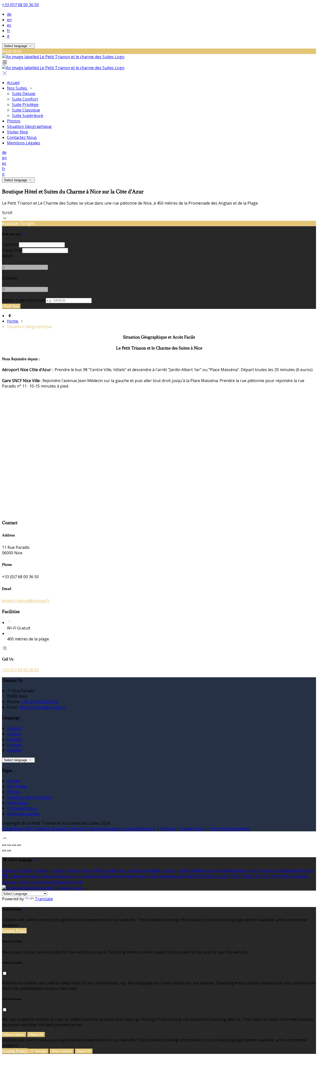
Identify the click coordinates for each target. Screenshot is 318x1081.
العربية (127, 870)
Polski (234, 876)
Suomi (139, 870)
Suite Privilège (25, 104)
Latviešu (185, 870)
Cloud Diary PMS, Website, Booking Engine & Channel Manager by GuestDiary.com (79, 828)
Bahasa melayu (233, 870)
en (9, 19)
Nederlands (125, 876)
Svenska (301, 876)
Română (284, 876)
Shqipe (23, 882)
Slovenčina (64, 882)
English (14, 734)
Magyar (16, 876)
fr (8, 30)
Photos (13, 121)
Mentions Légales (23, 143)
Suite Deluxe (23, 93)
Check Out (11, 250)
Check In (10, 244)
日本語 (188, 876)
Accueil (13, 82)
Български (269, 870)
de (9, 14)
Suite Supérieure (27, 115)
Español (14, 739)
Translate (44, 899)
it (8, 36)
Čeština (307, 870)
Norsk (108, 876)
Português (218, 876)
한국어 (201, 876)
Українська (170, 876)
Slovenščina (42, 882)
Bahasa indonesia (57, 876)
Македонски (206, 870)
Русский (268, 876)
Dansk (86, 870)
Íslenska (93, 876)
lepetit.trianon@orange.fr (26, 600)
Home (13, 321)
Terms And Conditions (229, 828)
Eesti (116, 870)
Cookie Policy (192, 828)
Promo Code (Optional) (23, 300)
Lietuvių (168, 870)
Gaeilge (153, 870)
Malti (253, 870)
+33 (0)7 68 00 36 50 (20, 4)
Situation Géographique (29, 126)
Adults (8, 256)
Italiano (14, 750)
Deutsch (14, 728)
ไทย (155, 876)
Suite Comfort (25, 99)
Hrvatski (32, 876)
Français (14, 744)
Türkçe (144, 876)
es (9, 25)
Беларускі (289, 870)
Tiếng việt (250, 876)
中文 (79, 882)
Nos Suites (17, 88)
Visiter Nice (17, 132)
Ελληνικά (102, 870)
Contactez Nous (22, 137)
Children (10, 278)
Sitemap (167, 828)
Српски (9, 882)
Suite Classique (26, 110)
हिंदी (5, 876)
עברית (80, 876)
